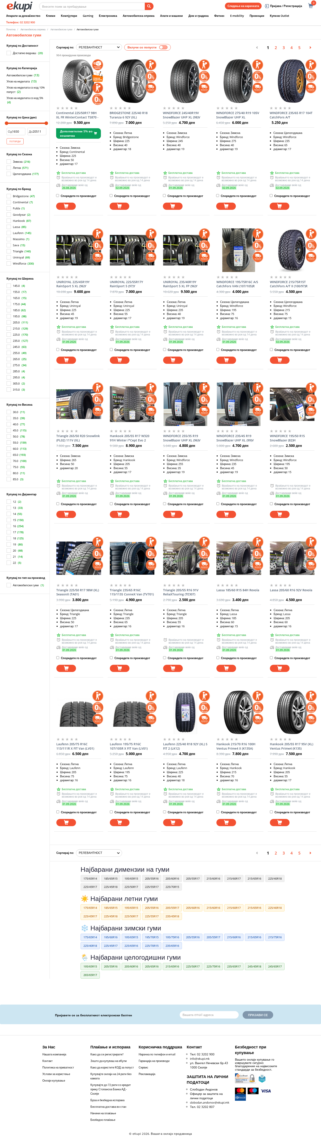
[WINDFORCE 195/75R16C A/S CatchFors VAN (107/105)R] (238, 250)
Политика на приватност (58, 1067)
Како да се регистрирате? (107, 1054)
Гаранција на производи (154, 1061)
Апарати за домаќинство (23, 16)
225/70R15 (172, 887)
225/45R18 (110, 887)
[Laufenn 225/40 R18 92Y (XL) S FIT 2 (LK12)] (185, 712)
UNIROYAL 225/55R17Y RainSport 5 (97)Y (126, 284)
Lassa (16, 227)
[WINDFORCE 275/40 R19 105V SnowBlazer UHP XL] (238, 81)
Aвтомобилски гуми (61, 29)
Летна (17, 168)
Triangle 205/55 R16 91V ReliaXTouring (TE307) (180, 592)
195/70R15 (152, 937)
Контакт (47, 1061)
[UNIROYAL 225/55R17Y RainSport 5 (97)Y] (132, 250)
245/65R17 (275, 966)
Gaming (88, 16)
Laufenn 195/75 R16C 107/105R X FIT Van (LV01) (129, 746)
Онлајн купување (53, 1080)
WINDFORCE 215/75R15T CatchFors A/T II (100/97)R (288, 284)
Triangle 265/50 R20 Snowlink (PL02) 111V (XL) (78, 438)
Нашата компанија (54, 1054)
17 (14, 532)
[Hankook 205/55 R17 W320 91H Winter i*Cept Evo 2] (132, 404)
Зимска (17, 162)
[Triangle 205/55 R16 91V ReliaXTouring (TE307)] (185, 558)
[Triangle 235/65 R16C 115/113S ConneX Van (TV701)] (132, 558)
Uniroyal (18, 257)
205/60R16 (172, 878)
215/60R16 (213, 878)
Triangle (18, 251)
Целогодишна (22, 174)
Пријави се (258, 1015)
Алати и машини (171, 16)
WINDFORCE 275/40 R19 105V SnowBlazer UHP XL (237, 115)
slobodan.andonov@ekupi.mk (209, 1102)
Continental (20, 202)
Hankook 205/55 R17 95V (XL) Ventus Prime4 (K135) (291, 746)
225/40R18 (275, 878)
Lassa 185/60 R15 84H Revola (237, 590)
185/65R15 (110, 878)
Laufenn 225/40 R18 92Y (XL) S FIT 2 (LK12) (185, 746)
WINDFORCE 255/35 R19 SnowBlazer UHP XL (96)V (181, 438)
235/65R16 (172, 946)
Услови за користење (56, 1074)
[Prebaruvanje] (149, 6)
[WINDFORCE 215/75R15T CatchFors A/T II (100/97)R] (292, 250)
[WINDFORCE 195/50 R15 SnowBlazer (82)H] (292, 404)
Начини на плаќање (103, 1113)
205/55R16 (152, 878)
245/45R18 (254, 966)
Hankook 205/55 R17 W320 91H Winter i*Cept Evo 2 (129, 438)
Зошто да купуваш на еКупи (108, 1061)
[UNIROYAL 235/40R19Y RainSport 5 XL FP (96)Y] (185, 250)
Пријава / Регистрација (286, 6)
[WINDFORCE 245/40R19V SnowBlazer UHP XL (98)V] (185, 81)
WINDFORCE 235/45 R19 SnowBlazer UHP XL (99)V (235, 438)
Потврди (15, 141)
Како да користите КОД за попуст (112, 1067)
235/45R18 (172, 916)
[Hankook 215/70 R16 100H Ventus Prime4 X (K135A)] (238, 712)
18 (14, 538)
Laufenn (18, 233)
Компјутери (69, 16)
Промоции (257, 16)
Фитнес (219, 16)
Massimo (19, 239)
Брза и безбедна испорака (107, 1100)
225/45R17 (90, 887)
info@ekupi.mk (200, 1059)
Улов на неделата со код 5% (25, 98)
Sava (16, 245)
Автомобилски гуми (19, 75)
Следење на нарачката (243, 6)
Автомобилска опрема (138, 16)
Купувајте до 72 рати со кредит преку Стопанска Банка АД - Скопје (110, 1089)
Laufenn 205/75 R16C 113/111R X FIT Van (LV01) (75, 746)
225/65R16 (131, 946)
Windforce (19, 263)
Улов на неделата (18, 81)
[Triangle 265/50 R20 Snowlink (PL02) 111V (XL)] (78, 404)
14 (14, 514)
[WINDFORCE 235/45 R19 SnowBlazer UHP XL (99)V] (238, 404)
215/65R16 (254, 878)
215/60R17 (234, 878)
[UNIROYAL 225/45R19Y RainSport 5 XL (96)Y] (78, 250)
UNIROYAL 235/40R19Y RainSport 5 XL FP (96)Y (180, 284)
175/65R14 (90, 878)
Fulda (16, 208)
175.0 (16, 304)
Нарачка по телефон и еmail (157, 1054)
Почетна (11, 29)
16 (14, 526)
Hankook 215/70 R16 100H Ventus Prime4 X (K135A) (235, 746)
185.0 (16, 310)
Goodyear (19, 215)
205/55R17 (193, 878)
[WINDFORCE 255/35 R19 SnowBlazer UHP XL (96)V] (185, 404)
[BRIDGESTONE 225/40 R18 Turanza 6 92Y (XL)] (131, 81)
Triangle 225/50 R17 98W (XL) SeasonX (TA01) (77, 592)
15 (14, 520)
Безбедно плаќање (102, 1120)
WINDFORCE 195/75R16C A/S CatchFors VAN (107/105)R (237, 284)
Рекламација (147, 1074)
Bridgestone (21, 196)
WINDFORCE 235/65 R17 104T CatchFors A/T (291, 115)
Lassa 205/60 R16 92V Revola (291, 590)
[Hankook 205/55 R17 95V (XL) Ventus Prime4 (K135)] (292, 712)
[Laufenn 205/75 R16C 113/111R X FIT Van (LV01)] (78, 712)
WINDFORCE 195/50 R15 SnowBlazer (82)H (287, 438)
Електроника (108, 16)
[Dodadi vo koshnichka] (66, 206)
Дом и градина (198, 16)
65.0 (15, 455)
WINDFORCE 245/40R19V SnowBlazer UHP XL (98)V (181, 115)
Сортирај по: (65, 47)
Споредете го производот (78, 196)
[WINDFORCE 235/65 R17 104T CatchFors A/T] (292, 81)
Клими (50, 16)
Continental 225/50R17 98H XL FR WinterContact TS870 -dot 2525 (77, 115)
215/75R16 (275, 937)
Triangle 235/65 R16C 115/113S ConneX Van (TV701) (132, 592)
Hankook (19, 221)
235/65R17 (234, 966)
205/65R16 (152, 966)
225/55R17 (152, 887)
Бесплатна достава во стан (108, 1107)
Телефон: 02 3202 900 (20, 22)
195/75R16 (172, 937)
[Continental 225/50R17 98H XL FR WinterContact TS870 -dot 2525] (78, 81)
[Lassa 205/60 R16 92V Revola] (292, 558)
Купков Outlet (279, 16)
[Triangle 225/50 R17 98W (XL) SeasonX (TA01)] (78, 558)
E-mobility (237, 16)
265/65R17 (90, 975)
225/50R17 (131, 887)
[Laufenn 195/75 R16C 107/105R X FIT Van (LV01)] (132, 712)
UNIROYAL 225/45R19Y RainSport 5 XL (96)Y (73, 284)
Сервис (143, 1067)
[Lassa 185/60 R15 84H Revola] (238, 558)
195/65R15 (131, 878)
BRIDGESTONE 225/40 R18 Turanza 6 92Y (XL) (129, 115)
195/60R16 (110, 937)
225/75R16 (213, 966)
